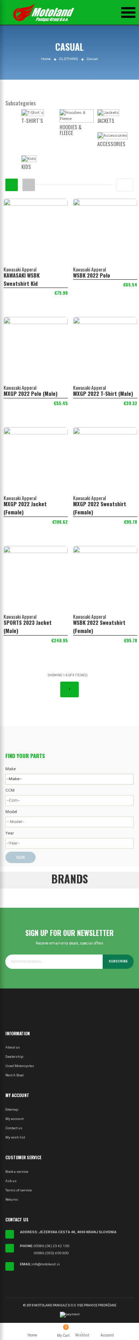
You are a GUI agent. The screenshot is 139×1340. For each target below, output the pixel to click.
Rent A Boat (14, 1075)
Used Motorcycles (19, 1066)
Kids (26, 166)
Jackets (105, 120)
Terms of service (18, 1190)
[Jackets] (108, 113)
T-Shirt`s (32, 120)
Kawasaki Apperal (20, 269)
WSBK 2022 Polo (91, 275)
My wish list (15, 1137)
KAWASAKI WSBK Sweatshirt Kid (22, 279)
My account (14, 1119)
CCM (10, 790)
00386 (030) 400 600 (51, 1253)
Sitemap (11, 1109)
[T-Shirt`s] (32, 113)
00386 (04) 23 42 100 (51, 1246)
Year (9, 833)
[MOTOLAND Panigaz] (44, 12)
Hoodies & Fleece (71, 129)
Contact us (13, 1128)
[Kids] (28, 159)
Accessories (111, 144)
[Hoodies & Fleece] (77, 116)
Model (11, 811)
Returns (11, 1199)
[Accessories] (112, 136)
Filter (20, 857)
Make (10, 768)
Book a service (16, 1172)
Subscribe (118, 961)
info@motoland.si (46, 1264)
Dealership (14, 1056)
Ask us (11, 1181)
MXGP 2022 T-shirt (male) (103, 393)
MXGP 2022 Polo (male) (30, 393)
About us (12, 1047)
